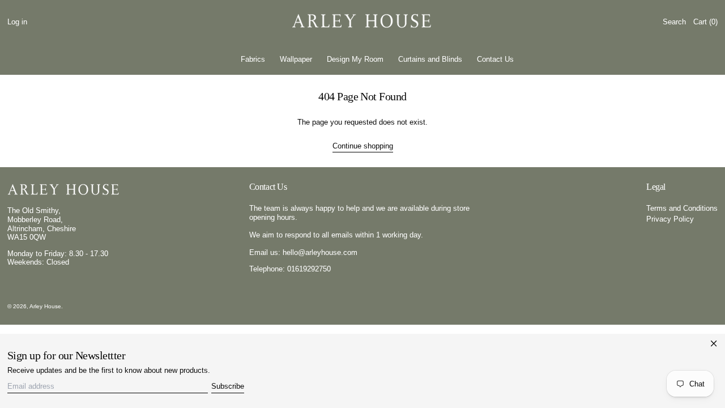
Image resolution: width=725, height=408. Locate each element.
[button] (674, 21)
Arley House (45, 306)
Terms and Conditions (682, 208)
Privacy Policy (670, 219)
